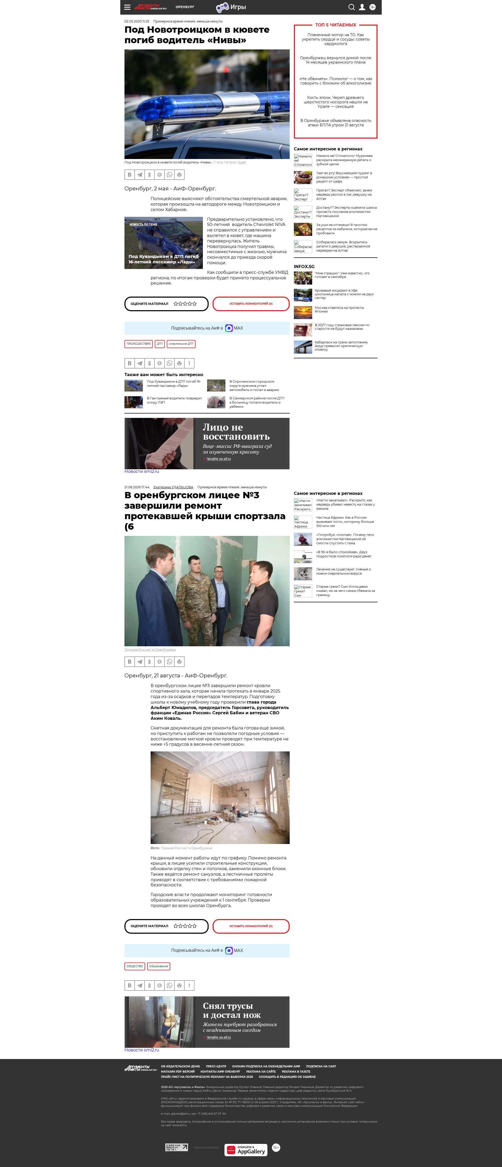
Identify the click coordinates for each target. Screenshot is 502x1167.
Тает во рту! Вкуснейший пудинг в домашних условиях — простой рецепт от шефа (344, 177)
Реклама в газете (296, 1071)
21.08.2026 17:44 (136, 487)
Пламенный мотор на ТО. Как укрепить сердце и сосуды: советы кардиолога (336, 39)
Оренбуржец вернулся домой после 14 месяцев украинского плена (335, 60)
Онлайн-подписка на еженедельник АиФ (266, 1066)
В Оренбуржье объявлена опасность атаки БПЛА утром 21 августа (335, 122)
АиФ (242, 162)
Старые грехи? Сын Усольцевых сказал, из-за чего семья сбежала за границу (345, 591)
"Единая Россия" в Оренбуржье (150, 650)
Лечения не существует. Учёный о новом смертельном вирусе (343, 571)
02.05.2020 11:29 (136, 21)
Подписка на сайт (321, 1066)
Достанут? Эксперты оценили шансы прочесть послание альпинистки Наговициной (346, 212)
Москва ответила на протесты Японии (339, 309)
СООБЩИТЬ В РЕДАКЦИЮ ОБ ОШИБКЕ (287, 1077)
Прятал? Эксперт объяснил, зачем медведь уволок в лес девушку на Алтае (344, 194)
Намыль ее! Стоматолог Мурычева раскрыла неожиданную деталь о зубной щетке (344, 160)
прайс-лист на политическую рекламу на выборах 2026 (207, 1077)
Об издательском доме (180, 1066)
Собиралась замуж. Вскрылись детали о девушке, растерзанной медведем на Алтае (343, 246)
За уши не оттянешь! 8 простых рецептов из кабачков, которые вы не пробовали (346, 229)
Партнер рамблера (206, 1147)
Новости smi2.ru (141, 471)
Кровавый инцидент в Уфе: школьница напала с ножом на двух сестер (344, 294)
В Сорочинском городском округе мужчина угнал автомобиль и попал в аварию (254, 385)
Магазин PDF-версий (178, 1071)
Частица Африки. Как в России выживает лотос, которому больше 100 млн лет (345, 521)
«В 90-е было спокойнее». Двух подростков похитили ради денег (344, 554)
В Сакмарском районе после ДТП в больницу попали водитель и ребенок (257, 402)
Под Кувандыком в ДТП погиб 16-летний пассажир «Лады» (174, 383)
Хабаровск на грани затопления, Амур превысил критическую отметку (341, 346)
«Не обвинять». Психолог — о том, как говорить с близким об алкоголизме (335, 81)
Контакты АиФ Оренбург (220, 1071)
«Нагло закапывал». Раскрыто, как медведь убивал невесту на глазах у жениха (345, 504)
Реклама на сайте (261, 1071)
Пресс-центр (216, 1066)
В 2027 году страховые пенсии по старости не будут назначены (342, 327)
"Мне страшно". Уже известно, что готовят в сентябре (342, 275)
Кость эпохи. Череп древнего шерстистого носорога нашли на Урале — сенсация (336, 102)
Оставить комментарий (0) (251, 303)
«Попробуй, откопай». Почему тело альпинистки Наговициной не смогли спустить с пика (345, 539)
